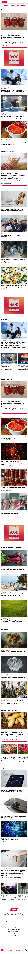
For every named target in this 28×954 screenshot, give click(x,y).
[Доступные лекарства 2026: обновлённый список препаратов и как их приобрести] (14, 275)
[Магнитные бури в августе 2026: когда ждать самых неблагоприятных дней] (14, 199)
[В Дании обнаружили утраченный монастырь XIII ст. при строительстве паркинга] (14, 608)
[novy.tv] (26, 950)
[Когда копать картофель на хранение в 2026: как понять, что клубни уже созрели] (14, 720)
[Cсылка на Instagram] (15, 914)
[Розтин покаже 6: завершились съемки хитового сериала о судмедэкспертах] (14, 103)
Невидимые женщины (22, 5)
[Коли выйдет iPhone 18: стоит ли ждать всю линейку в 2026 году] (14, 804)
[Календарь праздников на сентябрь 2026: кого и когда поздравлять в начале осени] (14, 640)
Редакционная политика (14, 929)
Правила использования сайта (14, 944)
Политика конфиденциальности (14, 945)
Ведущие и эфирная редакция (14, 921)
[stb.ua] (2, 950)
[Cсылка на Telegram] (5, 914)
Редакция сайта (14, 923)
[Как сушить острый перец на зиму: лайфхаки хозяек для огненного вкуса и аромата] (14, 451)
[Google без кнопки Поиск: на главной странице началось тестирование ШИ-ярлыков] (14, 778)
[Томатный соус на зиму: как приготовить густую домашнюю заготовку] (14, 477)
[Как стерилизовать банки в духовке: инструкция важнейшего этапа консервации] (14, 501)
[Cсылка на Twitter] (19, 914)
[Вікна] (4, 2)
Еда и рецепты (5, 32)
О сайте (14, 925)
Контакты (14, 933)
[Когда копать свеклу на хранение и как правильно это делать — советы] (14, 558)
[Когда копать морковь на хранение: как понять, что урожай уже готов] (9, 749)
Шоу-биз (3, 88)
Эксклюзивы (4, 5)
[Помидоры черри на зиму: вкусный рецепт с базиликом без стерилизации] (14, 21)
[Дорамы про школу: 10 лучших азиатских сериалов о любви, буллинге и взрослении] (14, 77)
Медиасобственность (14, 931)
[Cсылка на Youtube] (12, 914)
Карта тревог (12, 5)
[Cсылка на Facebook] (8, 914)
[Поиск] (23, 1)
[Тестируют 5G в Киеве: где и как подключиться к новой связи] (14, 829)
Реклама (14, 935)
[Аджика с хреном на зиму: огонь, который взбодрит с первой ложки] (14, 129)
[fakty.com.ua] (10, 950)
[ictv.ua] (18, 950)
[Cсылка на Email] (22, 914)
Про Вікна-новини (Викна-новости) (14, 927)
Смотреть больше (14, 293)
